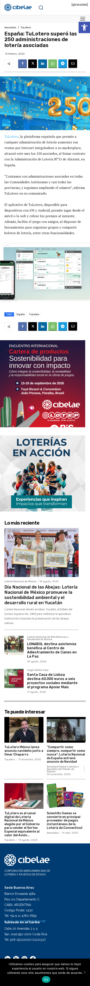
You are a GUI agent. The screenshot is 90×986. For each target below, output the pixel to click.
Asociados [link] (10, 27)
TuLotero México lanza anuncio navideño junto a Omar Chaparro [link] (23, 750)
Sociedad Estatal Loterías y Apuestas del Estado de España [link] (63, 769)
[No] (84, 972)
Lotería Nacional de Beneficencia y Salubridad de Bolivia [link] (47, 638)
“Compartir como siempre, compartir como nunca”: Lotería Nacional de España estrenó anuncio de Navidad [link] (66, 754)
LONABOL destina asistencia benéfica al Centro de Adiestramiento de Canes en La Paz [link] (52, 650)
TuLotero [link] (26, 27)
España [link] (21, 314)
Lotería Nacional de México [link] (20, 581)
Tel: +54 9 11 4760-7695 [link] (20, 915)
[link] (84, 27)
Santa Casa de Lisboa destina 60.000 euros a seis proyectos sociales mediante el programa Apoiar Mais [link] (52, 681)
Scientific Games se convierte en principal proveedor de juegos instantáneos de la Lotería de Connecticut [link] (65, 820)
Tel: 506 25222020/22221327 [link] (25, 939)
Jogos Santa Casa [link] (37, 670)
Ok (46, 979)
